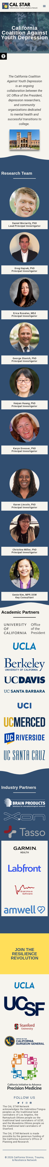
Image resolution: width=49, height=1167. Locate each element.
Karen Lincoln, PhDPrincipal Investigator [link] (24, 506)
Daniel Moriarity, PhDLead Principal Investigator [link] (24, 224)
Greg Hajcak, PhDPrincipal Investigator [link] (24, 269)
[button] (44, 6)
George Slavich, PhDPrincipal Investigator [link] (24, 359)
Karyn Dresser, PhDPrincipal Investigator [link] (24, 450)
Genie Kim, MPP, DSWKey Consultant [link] (24, 596)
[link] (3, 56)
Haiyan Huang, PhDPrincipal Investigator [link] (24, 404)
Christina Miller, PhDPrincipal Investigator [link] (24, 551)
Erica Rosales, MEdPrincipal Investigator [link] (24, 314)
